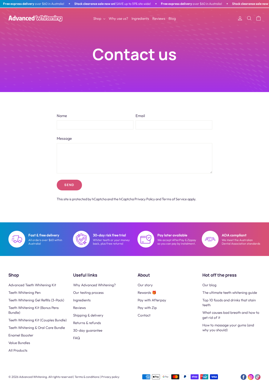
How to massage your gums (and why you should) (228, 327)
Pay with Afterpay (152, 300)
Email (140, 115)
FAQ (76, 338)
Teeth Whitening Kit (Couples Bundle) (37, 320)
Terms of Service (174, 199)
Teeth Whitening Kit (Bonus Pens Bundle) (33, 310)
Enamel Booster (20, 335)
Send (69, 185)
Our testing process (88, 292)
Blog (172, 18)
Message (64, 138)
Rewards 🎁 (147, 292)
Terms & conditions (87, 377)
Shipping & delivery (88, 315)
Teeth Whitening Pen (24, 292)
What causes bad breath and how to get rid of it (230, 314)
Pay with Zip (147, 307)
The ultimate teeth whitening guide (229, 292)
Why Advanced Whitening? (94, 285)
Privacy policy (110, 377)
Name (62, 115)
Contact (144, 315)
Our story (145, 285)
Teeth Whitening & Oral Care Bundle (36, 327)
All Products (17, 350)
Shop (97, 18)
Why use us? (118, 18)
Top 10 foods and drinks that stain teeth (229, 302)
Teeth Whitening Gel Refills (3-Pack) (36, 300)
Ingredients (140, 18)
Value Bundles (19, 342)
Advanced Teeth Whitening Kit (32, 285)
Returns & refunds (87, 322)
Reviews (158, 18)
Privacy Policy (144, 199)
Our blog (209, 285)
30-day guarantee (87, 330)
